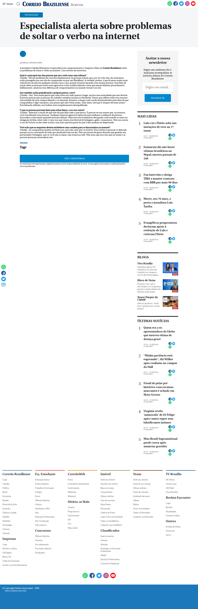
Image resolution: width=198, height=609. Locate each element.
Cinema (71, 507)
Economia (6, 496)
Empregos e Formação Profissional (110, 549)
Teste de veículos (140, 492)
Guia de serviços (108, 500)
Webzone (72, 492)
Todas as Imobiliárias (110, 521)
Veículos (104, 544)
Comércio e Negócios (110, 563)
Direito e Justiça (9, 548)
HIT (69, 519)
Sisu (37, 512)
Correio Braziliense (16, 474)
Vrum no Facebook (141, 508)
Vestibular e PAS (42, 508)
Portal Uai (170, 531)
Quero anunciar (107, 536)
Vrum (137, 474)
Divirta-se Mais (78, 502)
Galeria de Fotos (108, 512)
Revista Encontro (178, 497)
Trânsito (6, 533)
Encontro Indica (173, 515)
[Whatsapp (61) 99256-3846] (169, 5)
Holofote (6, 521)
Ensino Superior (42, 484)
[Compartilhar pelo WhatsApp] (170, 139)
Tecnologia (7, 525)
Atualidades (171, 511)
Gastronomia (73, 488)
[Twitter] (3, 280)
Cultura (38, 504)
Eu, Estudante (45, 474)
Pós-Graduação (42, 521)
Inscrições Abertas (43, 548)
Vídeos (136, 500)
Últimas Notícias (42, 500)
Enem (37, 496)
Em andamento (42, 544)
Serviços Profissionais (110, 559)
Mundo (5, 500)
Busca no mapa (107, 488)
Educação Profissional (44, 517)
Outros (171, 521)
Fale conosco (40, 525)
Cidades (6, 484)
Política (5, 488)
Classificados (110, 530)
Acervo (77, 4)
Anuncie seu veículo (142, 484)
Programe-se (73, 511)
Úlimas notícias (107, 496)
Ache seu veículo (140, 479)
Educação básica (42, 479)
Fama (70, 479)
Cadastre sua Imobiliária (111, 525)
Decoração (105, 508)
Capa (4, 479)
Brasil (4, 492)
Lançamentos (106, 492)
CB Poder (170, 488)
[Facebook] (175, 5)
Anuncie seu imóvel (109, 484)
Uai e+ (169, 535)
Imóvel (106, 474)
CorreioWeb (76, 474)
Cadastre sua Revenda (143, 517)
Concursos (43, 530)
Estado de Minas (173, 526)
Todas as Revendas (141, 512)
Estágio (38, 492)
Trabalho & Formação (44, 488)
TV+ (70, 523)
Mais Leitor (73, 528)
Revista (169, 507)
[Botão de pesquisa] (17, 3)
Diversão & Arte (9, 504)
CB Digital (6, 552)
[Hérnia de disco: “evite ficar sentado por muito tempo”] (170, 302)
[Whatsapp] (3, 268)
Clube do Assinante (10, 561)
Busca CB (6, 556)
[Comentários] (3, 286)
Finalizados (40, 552)
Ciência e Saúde (9, 512)
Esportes (6, 508)
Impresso (9, 539)
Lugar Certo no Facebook (112, 517)
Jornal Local (171, 484)
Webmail (72, 496)
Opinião (5, 517)
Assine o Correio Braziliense (14, 565)
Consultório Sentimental (78, 484)
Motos (136, 504)
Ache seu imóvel (108, 479)
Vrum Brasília (172, 492)
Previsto (39, 540)
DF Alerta (170, 479)
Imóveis (104, 540)
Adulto (103, 555)
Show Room (106, 504)
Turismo (6, 529)
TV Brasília (173, 474)
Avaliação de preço (141, 496)
